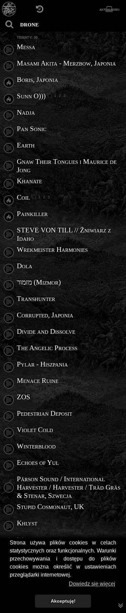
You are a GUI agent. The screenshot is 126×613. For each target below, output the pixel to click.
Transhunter (36, 299)
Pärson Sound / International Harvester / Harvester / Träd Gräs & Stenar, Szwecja (68, 487)
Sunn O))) (31, 96)
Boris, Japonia (37, 80)
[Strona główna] (9, 9)
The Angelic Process (47, 348)
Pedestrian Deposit (44, 413)
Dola (24, 266)
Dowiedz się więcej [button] (92, 584)
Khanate (29, 181)
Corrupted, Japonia (45, 315)
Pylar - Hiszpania (42, 364)
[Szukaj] (9, 24)
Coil (23, 197)
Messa (26, 47)
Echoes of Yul (38, 462)
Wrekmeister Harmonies (52, 249)
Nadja (26, 112)
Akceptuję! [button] (63, 601)
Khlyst (27, 523)
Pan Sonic (31, 129)
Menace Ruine (37, 381)
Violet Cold (35, 430)
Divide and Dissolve (46, 331)
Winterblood (36, 446)
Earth (26, 145)
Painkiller (32, 214)
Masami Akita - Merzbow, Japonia (66, 63)
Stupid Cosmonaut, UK (50, 507)
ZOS (23, 397)
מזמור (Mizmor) (39, 282)
